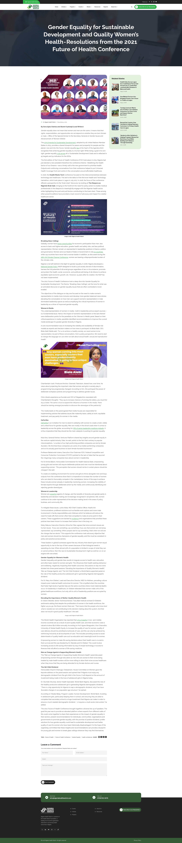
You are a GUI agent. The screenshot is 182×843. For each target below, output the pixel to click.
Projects (74, 814)
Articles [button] (63, 7)
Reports (106, 7)
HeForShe (44, 423)
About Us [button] (113, 7)
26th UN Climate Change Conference (54, 257)
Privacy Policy (137, 840)
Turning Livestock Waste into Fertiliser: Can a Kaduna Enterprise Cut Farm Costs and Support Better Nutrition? (128, 111)
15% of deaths (82, 620)
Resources (97, 7)
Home (56, 7)
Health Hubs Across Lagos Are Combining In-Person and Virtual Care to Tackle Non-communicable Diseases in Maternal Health (129, 85)
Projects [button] (72, 7)
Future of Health (49, 737)
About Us (99, 808)
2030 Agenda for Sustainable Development (60, 142)
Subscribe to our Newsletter (131, 809)
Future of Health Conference (62, 737)
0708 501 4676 (102, 798)
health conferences (87, 737)
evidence (75, 518)
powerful (53, 494)
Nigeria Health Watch (50, 122)
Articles (74, 811)
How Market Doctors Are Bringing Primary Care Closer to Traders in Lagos (129, 98)
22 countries (98, 252)
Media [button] (88, 7)
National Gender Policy (49, 267)
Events (74, 808)
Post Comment (49, 782)
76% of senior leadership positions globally (88, 428)
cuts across (61, 153)
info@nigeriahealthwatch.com (60, 798)
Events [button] (81, 7)
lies (78, 148)
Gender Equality (76, 737)
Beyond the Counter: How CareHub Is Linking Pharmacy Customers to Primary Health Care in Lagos (129, 125)
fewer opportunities (64, 244)
